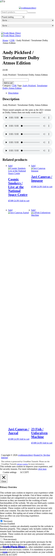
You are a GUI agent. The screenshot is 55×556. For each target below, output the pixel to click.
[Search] (32, 12)
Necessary (8, 521)
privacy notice (22, 464)
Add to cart (8, 83)
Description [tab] (13, 93)
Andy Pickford (29, 85)
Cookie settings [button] (9, 472)
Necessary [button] (4, 518)
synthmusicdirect (25, 455)
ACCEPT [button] (24, 472)
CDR (12, 40)
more (5, 552)
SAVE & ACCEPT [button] (8, 554)
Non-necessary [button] (6, 536)
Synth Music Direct (14, 546)
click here (42, 469)
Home (5, 40)
